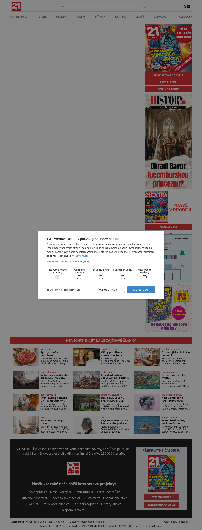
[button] (101, 261)
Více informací (80, 255)
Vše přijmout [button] (141, 289)
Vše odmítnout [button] (109, 289)
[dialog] (101, 265)
